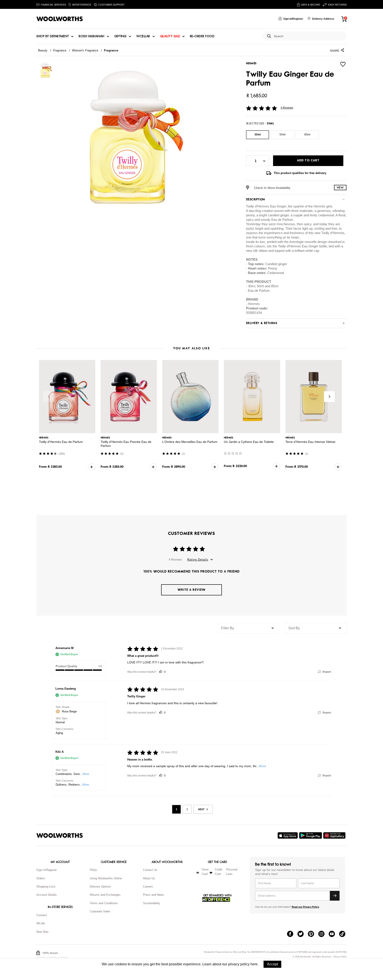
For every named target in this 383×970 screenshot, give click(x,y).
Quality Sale (170, 36)
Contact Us (150, 870)
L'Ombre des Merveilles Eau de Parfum (189, 442)
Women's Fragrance (85, 50)
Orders (40, 878)
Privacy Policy (340, 957)
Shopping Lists (45, 886)
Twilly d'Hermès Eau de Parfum (61, 442)
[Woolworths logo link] (59, 18)
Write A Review (191, 590)
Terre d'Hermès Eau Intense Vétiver (310, 442)
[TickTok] (344, 934)
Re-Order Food (202, 36)
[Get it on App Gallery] (335, 835)
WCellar (143, 36)
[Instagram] (323, 934)
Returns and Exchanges (105, 894)
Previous (48, 396)
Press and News (153, 894)
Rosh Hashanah (91, 36)
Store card (205, 872)
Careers (148, 886)
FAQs (93, 870)
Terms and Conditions (104, 903)
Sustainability (151, 903)
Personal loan (231, 872)
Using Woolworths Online (106, 878)
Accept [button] (272, 964)
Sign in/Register (46, 870)
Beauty (42, 50)
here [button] (254, 964)
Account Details (46, 894)
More (86, 774)
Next (329, 396)
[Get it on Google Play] (311, 835)
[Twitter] (302, 934)
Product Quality (66, 666)
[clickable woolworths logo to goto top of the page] (59, 835)
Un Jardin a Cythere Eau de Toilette (249, 442)
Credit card (218, 872)
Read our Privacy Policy (305, 906)
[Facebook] (292, 934)
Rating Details (197, 559)
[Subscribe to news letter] (335, 896)
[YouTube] (334, 934)
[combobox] (308, 36)
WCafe (40, 923)
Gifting (120, 36)
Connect (41, 915)
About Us (149, 878)
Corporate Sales (100, 911)
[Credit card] (211, 872)
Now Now (42, 931)
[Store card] (197, 872)
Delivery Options (100, 886)
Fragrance (59, 50)
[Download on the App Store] (288, 835)
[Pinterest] (313, 934)
